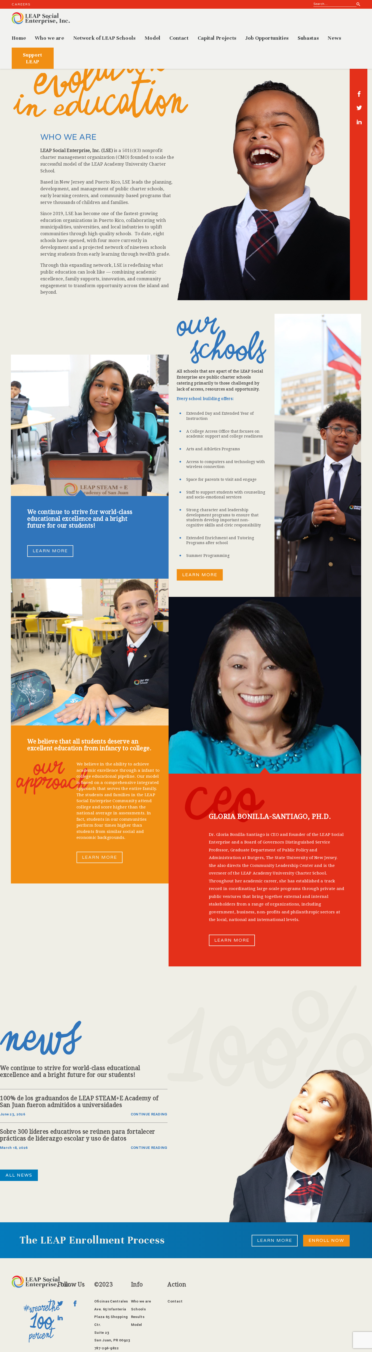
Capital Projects (217, 38)
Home (19, 38)
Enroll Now (326, 1240)
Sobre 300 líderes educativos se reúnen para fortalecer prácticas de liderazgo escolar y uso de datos (77, 1135)
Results (137, 1317)
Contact (179, 38)
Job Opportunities (267, 38)
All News (18, 1175)
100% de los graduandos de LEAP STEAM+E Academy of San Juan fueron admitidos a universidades (79, 1101)
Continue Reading (149, 1114)
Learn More (50, 551)
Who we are (49, 38)
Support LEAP (32, 58)
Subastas (308, 38)
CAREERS (21, 4)
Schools (138, 1309)
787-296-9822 (106, 1348)
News (334, 38)
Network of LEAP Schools (104, 38)
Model (152, 38)
